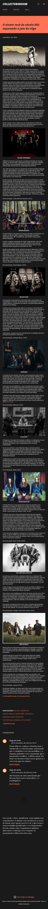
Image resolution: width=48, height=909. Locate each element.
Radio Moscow (17, 717)
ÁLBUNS (16, 10)
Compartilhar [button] (9, 724)
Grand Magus (8, 714)
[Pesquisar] (38, 4)
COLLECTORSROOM (15, 4)
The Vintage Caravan (11, 720)
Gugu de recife (15, 740)
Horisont (29, 714)
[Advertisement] (24, 862)
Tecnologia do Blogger (25, 897)
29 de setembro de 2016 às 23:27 (23, 743)
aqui (19, 657)
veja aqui (10, 402)
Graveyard (19, 714)
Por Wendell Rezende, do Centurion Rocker (16, 696)
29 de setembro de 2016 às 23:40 (23, 772)
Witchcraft (26, 720)
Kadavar (6, 717)
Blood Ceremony (21, 711)
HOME (5, 10)
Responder (14, 764)
